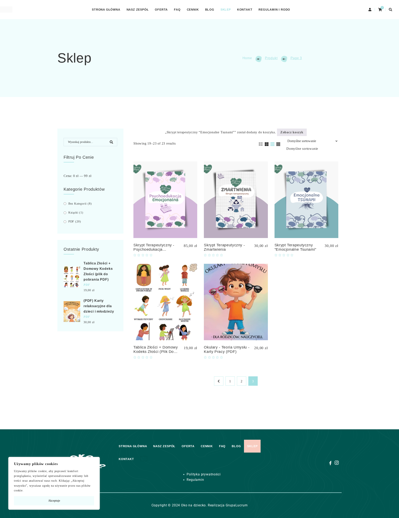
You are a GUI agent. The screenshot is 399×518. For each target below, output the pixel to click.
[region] (54, 483)
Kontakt (244, 9)
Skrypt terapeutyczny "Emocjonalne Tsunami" (295, 247)
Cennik (193, 9)
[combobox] (302, 148)
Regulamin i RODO (274, 9)
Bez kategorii (80, 203)
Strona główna (106, 9)
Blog (209, 9)
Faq (177, 9)
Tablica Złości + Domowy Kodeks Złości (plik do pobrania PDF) (155, 351)
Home (247, 58)
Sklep (225, 9)
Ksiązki (75, 212)
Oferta (161, 9)
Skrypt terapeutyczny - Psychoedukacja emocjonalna (153, 249)
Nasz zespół (138, 9)
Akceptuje (54, 500)
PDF (74, 221)
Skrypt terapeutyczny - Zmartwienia (224, 247)
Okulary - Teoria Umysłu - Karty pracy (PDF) (226, 349)
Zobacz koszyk (291, 132)
